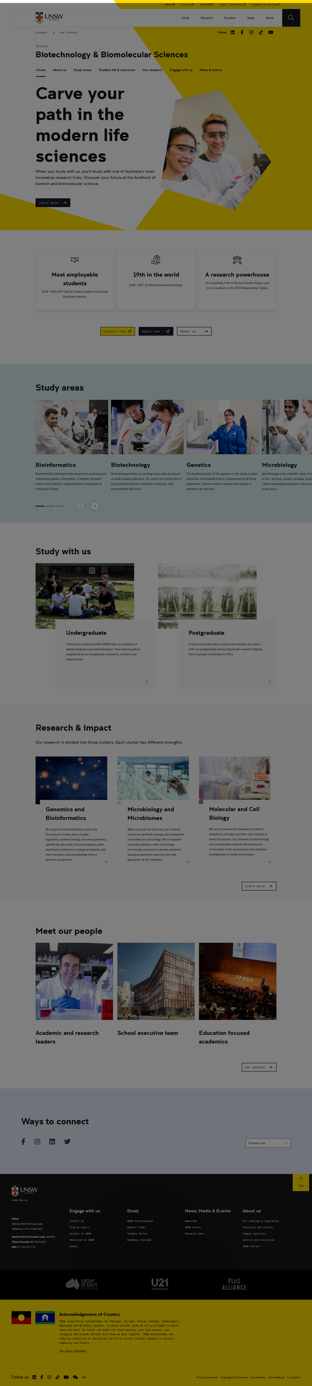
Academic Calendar (139, 1240)
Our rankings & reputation (261, 1221)
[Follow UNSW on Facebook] (42, 1377)
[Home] (49, 18)
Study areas (82, 70)
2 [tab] (50, 506)
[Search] (291, 18)
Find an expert (79, 1227)
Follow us (20, 1377)
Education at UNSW (81, 1240)
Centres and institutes (258, 1240)
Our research (152, 70)
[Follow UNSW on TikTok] (57, 1377)
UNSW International (140, 1221)
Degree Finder (136, 1227)
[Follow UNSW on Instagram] (49, 1377)
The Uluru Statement (73, 1350)
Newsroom (190, 1221)
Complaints (293, 1377)
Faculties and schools (258, 1227)
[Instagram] (251, 32)
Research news (194, 1233)
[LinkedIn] (232, 32)
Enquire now (257, 1143)
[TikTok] (261, 32)
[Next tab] (94, 506)
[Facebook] (242, 32)
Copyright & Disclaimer (234, 1377)
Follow (222, 32)
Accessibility (258, 1377)
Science (41, 32)
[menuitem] (185, 18)
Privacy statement (207, 1377)
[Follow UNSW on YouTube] (66, 1377)
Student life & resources (117, 70)
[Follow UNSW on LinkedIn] (34, 1377)
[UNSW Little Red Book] (83, 1377)
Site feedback (276, 1377)
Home (41, 70)
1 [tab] (40, 506)
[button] (53, 202)
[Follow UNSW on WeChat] (75, 1377)
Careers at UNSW (80, 1233)
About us (59, 70)
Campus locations (254, 1233)
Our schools (69, 32)
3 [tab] (60, 506)
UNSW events (193, 1227)
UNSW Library (251, 1246)
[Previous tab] (80, 506)
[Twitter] (67, 1141)
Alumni (73, 1246)
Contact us (76, 1221)
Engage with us (181, 70)
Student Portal (137, 1233)
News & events (211, 70)
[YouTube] (270, 32)
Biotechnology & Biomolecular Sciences (112, 54)
